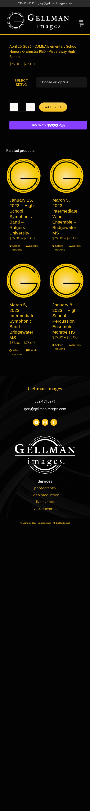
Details (33, 245)
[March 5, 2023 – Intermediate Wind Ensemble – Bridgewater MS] (66, 175)
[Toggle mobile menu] (81, 20)
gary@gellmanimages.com (55, 3)
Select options (17, 247)
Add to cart (53, 107)
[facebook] (53, 422)
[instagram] (45, 422)
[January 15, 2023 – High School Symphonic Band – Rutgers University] (23, 175)
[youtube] (36, 422)
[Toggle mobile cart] (82, 25)
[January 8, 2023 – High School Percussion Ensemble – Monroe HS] (66, 280)
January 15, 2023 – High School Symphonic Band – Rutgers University (21, 216)
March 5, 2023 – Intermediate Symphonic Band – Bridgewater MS (22, 321)
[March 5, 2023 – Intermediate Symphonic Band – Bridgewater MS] (23, 280)
